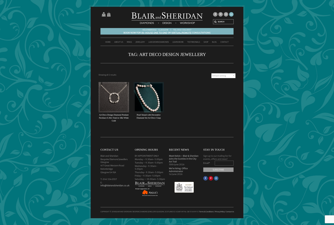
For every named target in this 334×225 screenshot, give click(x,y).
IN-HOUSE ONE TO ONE (154, 32)
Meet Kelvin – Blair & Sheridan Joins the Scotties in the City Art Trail (183, 159)
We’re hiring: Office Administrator (178, 170)
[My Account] (104, 14)
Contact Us (230, 212)
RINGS (129, 42)
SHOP (206, 42)
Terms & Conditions (206, 212)
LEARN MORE (178, 42)
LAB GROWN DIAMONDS (158, 42)
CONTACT (224, 42)
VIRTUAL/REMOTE (181, 32)
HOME (108, 42)
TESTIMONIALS (193, 42)
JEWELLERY (140, 42)
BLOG (214, 42)
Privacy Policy (220, 212)
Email (206, 163)
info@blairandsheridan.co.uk (114, 185)
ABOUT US (118, 42)
